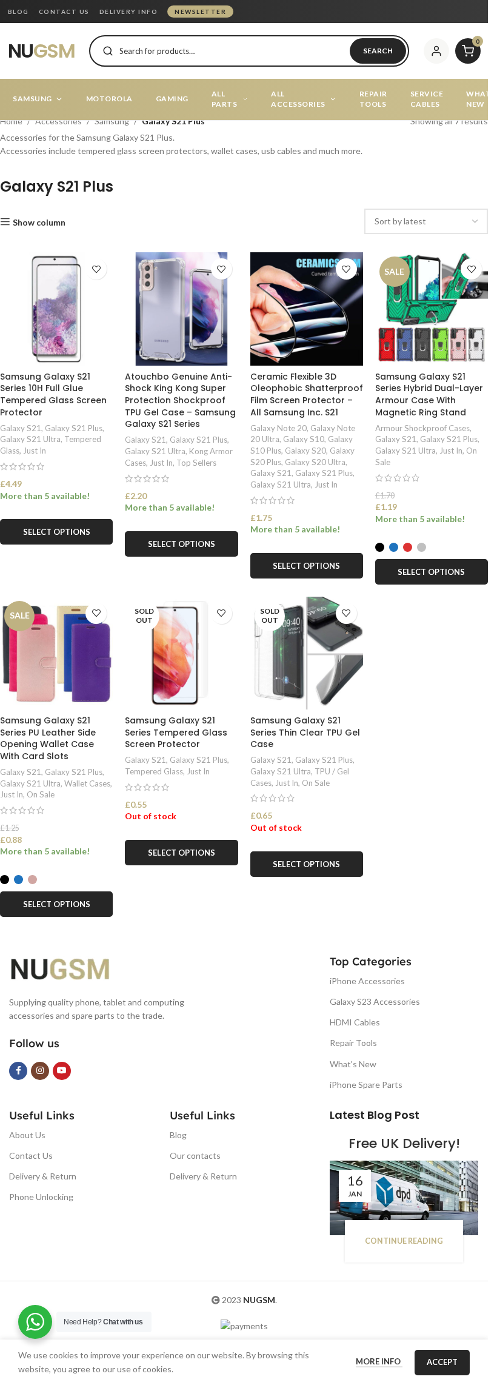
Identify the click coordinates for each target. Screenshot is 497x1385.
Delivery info (128, 11)
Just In (34, 450)
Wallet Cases (87, 783)
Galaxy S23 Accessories (375, 1001)
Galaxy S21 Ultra (30, 439)
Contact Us (31, 1155)
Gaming (172, 98)
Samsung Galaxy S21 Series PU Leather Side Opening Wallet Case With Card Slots (48, 738)
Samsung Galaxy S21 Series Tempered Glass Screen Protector (176, 732)
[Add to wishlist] (96, 269)
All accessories (298, 99)
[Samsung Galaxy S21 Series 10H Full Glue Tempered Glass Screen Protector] (56, 308)
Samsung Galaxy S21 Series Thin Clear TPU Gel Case (305, 732)
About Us (27, 1135)
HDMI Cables (355, 1022)
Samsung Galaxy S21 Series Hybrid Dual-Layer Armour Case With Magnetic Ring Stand (429, 394)
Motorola (109, 98)
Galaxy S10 (303, 439)
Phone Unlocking (41, 1197)
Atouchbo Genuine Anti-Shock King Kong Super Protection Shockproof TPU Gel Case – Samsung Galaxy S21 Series (180, 400)
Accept (442, 1362)
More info (379, 1361)
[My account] (436, 51)
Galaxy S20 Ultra (315, 462)
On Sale (41, 794)
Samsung (32, 98)
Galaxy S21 (20, 428)
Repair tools (373, 99)
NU (41, 51)
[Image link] (69, 967)
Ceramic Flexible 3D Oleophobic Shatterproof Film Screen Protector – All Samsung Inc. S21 (306, 394)
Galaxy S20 (305, 450)
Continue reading (404, 1241)
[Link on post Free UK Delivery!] (404, 1198)
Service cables (427, 99)
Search (378, 50)
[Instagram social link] (40, 1071)
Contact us (64, 11)
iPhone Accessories (367, 981)
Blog (18, 11)
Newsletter (200, 11)
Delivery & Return (42, 1176)
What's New (353, 1064)
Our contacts (195, 1155)
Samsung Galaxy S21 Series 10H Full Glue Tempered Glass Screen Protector (53, 394)
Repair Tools (353, 1043)
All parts (225, 99)
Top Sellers (196, 463)
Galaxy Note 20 (278, 428)
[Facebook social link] (18, 1071)
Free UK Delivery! (404, 1143)
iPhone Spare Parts (366, 1084)
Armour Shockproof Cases (422, 428)
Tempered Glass (154, 771)
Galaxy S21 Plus (73, 428)
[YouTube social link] (62, 1071)
